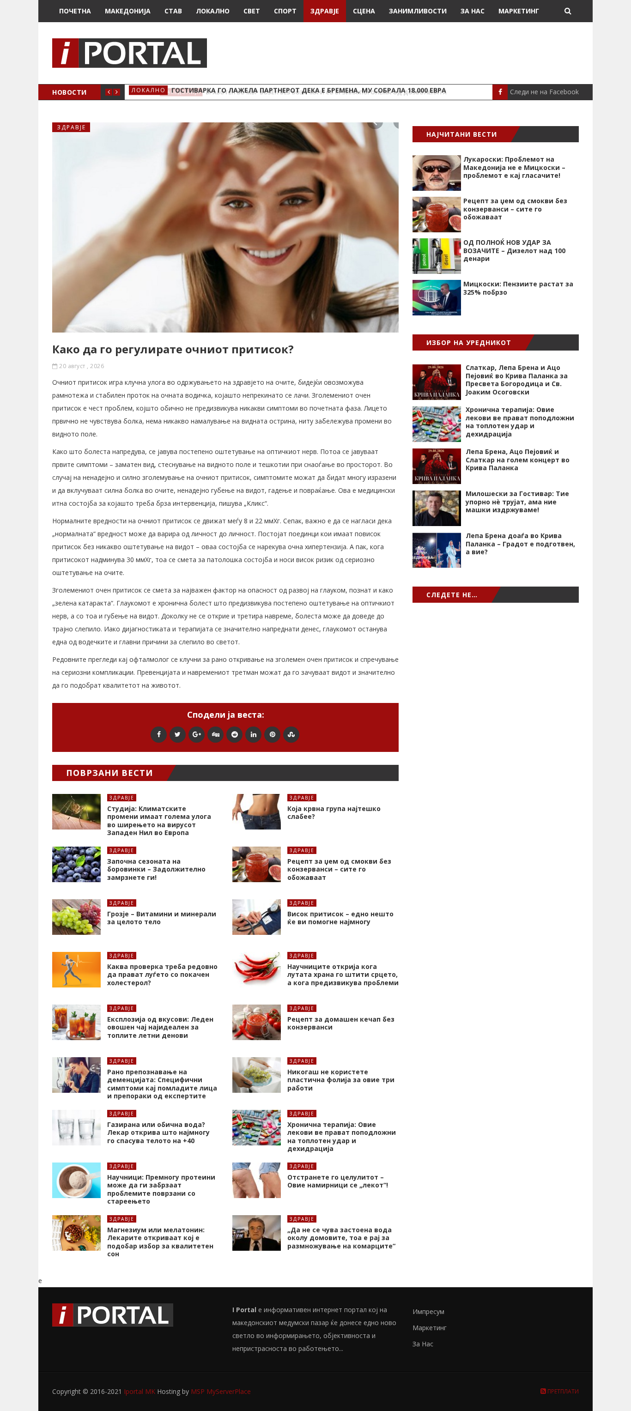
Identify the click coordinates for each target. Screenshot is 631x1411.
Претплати (562, 1391)
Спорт (285, 10)
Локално (213, 10)
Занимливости (418, 10)
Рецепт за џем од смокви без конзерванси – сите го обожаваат (339, 869)
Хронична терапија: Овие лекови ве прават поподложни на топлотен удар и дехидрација (341, 1136)
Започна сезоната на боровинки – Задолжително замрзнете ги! (156, 869)
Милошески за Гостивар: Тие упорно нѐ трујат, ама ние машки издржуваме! (517, 501)
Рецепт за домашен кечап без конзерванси (340, 1023)
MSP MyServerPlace (221, 1391)
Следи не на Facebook (544, 91)
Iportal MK (140, 1391)
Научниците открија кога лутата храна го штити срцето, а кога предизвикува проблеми (343, 974)
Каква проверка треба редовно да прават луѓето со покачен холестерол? (162, 974)
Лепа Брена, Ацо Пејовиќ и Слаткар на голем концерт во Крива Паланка (518, 459)
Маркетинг (518, 10)
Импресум (428, 1311)
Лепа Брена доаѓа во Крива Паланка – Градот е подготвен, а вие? (520, 543)
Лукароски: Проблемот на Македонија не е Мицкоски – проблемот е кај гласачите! (514, 167)
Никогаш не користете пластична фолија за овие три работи (340, 1079)
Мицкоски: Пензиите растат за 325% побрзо (518, 288)
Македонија (128, 10)
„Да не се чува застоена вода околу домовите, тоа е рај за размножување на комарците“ (341, 1237)
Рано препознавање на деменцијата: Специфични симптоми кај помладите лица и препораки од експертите (162, 1084)
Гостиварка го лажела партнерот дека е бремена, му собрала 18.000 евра (308, 92)
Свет (251, 10)
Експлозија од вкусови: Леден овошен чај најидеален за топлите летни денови (160, 1027)
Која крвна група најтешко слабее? (334, 812)
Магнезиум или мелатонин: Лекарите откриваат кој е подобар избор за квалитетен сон (160, 1242)
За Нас (473, 10)
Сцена (364, 10)
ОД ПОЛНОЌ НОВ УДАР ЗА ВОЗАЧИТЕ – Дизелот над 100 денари (514, 250)
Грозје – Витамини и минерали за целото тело (161, 918)
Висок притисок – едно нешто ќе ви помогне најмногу (340, 918)
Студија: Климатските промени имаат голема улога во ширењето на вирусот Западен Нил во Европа (159, 820)
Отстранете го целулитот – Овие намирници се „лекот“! (337, 1181)
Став (173, 10)
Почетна (75, 10)
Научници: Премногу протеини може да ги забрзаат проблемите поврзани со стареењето (161, 1189)
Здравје (324, 10)
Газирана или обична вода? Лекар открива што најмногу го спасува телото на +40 (158, 1132)
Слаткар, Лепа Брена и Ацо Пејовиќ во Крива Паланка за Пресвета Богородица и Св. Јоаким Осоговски (517, 379)
